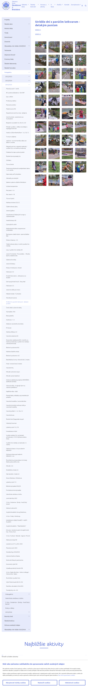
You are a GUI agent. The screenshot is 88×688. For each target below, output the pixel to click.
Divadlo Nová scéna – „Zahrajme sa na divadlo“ (16, 276)
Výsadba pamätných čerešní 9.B (14, 568)
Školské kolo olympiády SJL (13, 156)
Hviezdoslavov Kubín (11, 431)
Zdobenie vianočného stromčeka (14, 324)
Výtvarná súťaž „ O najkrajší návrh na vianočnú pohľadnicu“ (15, 386)
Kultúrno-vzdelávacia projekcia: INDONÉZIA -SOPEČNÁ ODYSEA (17, 380)
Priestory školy (8, 59)
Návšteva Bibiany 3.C (11, 332)
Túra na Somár (10, 164)
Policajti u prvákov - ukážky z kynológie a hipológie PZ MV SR (16, 127)
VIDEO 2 (38, 34)
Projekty (7, 19)
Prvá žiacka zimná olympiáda (13, 490)
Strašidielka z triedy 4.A (12, 470)
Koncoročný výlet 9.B (11, 564)
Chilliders (8, 160)
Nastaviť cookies (44, 683)
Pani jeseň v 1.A (10, 190)
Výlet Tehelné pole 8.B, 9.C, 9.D (14, 582)
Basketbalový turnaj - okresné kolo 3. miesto (17, 359)
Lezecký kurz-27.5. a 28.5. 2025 (14, 544)
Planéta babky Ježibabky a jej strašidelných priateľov (17, 396)
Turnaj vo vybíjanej (11, 136)
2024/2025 (8, 85)
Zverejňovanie (75, 4)
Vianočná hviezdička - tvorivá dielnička (16, 401)
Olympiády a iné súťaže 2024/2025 (15, 46)
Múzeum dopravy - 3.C (12, 240)
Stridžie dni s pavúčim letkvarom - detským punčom (17, 302)
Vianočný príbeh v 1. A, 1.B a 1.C (14, 411)
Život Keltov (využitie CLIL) (13, 578)
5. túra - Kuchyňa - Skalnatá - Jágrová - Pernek (18, 536)
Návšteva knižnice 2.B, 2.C (13, 202)
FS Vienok (8, 328)
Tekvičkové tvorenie (11, 298)
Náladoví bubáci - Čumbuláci (13, 294)
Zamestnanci (8, 37)
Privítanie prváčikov (11, 101)
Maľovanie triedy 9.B (11, 540)
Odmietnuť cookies (72, 683)
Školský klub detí (33, 5)
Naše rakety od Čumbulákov (13, 174)
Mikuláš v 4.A (9, 466)
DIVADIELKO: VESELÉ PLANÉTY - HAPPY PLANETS (16, 521)
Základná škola (24, 5)
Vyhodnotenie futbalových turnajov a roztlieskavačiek (16, 215)
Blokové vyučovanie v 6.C (13, 355)
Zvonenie (7, 41)
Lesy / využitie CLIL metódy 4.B (14, 250)
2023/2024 (8, 80)
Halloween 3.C (10, 272)
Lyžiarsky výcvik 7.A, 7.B (12, 427)
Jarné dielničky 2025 (11, 498)
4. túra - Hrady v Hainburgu (13, 516)
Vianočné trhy (9, 368)
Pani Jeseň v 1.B (10, 194)
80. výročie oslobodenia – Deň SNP (15, 93)
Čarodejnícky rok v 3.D (12, 590)
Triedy (6, 33)
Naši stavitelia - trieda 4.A (12, 474)
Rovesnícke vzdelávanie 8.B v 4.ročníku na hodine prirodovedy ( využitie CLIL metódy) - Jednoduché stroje (17, 341)
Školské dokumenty (10, 63)
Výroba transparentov (12, 186)
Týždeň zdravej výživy (12, 206)
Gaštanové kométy (11, 259)
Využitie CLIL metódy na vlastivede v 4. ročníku (16, 443)
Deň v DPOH (9, 97)
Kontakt (66, 4)
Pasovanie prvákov (11, 105)
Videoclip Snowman (11, 423)
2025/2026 (8, 612)
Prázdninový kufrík (11, 109)
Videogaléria (9, 594)
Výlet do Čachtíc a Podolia (13, 556)
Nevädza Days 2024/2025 (13, 552)
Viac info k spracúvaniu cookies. (66, 675)
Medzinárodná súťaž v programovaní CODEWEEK (15, 229)
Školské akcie (8, 24)
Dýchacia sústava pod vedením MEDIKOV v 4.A (14, 455)
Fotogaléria (7, 72)
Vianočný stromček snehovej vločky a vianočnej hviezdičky (16, 406)
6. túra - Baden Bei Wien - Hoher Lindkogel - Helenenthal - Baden (17, 573)
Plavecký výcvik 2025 (11, 548)
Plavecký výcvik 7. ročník (12, 88)
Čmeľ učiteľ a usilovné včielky (14, 307)
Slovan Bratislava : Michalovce (14, 478)
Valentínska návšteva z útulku (14, 494)
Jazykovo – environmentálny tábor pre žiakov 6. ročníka (16, 141)
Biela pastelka (10, 316)
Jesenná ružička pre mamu (13, 290)
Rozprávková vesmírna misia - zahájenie (16, 113)
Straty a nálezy (9, 608)
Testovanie (7, 50)
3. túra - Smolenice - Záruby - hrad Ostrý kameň (16, 503)
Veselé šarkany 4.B (11, 220)
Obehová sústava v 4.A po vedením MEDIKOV (15, 449)
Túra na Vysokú (10, 198)
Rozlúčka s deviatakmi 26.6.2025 (14, 586)
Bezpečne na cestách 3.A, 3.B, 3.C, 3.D (16, 123)
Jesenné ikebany (10, 264)
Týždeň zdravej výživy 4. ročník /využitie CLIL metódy (17, 245)
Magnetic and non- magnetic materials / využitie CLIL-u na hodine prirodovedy (16, 147)
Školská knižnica (9, 621)
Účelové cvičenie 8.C (11, 508)
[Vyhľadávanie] (85, 6)
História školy (8, 28)
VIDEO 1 (38, 30)
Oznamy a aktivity (43, 5)
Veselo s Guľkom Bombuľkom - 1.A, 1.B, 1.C (17, 132)
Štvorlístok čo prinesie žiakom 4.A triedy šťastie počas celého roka (16, 461)
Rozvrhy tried (8, 616)
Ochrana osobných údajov (12, 625)
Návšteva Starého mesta (12, 351)
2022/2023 (8, 76)
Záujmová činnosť (9, 55)
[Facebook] (82, 5)
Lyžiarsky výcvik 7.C (11, 482)
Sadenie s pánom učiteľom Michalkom (16, 182)
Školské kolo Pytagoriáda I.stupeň (15, 419)
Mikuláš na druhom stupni (13, 372)
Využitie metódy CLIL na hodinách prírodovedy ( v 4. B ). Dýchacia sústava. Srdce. (16, 437)
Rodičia (59, 4)
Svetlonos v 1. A (10, 320)
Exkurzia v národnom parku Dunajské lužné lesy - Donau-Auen (17, 531)
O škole (52, 5)
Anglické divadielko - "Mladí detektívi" (16, 526)
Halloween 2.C (10, 285)
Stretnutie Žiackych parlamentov (14, 560)
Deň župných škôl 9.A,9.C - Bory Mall (15, 281)
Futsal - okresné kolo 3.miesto (14, 363)
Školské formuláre (10, 68)
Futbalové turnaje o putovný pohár (15, 152)
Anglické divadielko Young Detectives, (16, 512)
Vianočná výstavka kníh (12, 336)
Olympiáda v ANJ (10, 311)
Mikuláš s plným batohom (13, 376)
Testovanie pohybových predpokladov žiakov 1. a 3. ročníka (18, 169)
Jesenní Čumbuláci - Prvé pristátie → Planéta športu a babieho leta (18, 254)
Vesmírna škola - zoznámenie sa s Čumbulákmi (15, 118)
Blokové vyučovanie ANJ (12, 347)
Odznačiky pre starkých (12, 178)
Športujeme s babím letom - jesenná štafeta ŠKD (17, 235)
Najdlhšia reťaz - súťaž (12, 391)
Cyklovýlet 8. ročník (11, 224)
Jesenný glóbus (10, 210)
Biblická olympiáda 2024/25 (13, 486)
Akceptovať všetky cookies (16, 683)
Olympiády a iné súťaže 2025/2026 (15, 629)
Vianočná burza (10, 415)
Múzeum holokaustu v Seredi (13, 268)
